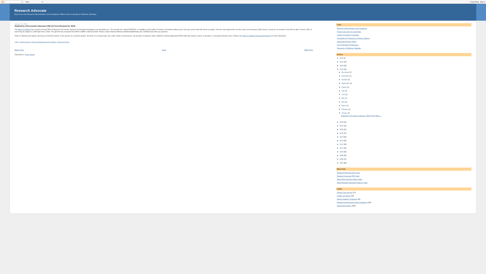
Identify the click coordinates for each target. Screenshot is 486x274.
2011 (342, 148)
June (343, 94)
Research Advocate (30, 11)
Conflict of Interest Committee (348, 35)
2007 (342, 163)
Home (164, 50)
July (343, 91)
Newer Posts (19, 50)
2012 (342, 144)
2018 (342, 122)
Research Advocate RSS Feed (348, 176)
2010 (342, 152)
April (343, 102)
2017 (342, 126)
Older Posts (308, 50)
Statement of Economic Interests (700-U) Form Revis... (361, 116)
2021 (342, 62)
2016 (342, 129)
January (344, 113)
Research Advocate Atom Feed (348, 173)
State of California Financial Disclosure (256, 36)
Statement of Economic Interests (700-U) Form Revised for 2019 (45, 26)
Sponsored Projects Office (346, 42)
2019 (342, 69)
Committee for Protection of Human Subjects (353, 38)
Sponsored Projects (63, 42)
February (344, 109)
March (344, 106)
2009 (342, 155)
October (344, 80)
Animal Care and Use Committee (349, 32)
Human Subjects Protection (347, 199)
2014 (342, 137)
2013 (342, 141)
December (345, 72)
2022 (342, 58)
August (344, 87)
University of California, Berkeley (349, 48)
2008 (342, 159)
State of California (24, 29)
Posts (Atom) (30, 55)
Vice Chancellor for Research (347, 45)
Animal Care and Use (344, 193)
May (343, 98)
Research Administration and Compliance (43, 42)
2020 (342, 66)
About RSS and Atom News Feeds (349, 179)
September (345, 83)
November (345, 76)
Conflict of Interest (25, 42)
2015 (342, 133)
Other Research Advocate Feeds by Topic (352, 183)
